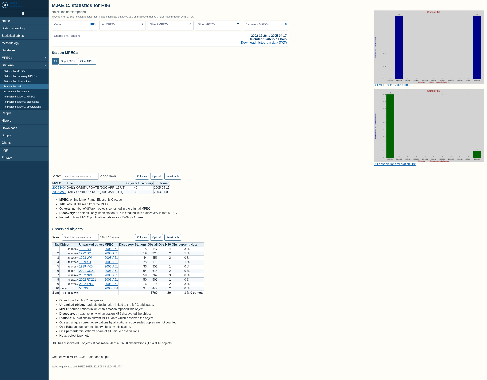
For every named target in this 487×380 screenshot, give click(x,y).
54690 (83, 288)
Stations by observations (17, 81)
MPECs (7, 57)
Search (57, 176)
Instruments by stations (16, 91)
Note (193, 244)
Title (70, 183)
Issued (164, 183)
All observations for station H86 (395, 164)
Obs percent (180, 244)
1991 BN (85, 249)
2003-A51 (59, 192)
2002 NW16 (87, 275)
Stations (8, 65)
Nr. (57, 244)
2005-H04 (59, 187)
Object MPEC (68, 61)
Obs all (153, 244)
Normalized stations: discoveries (21, 102)
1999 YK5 (86, 266)
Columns (142, 176)
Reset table (172, 176)
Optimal (156, 176)
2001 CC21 (87, 270)
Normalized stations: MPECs (19, 96)
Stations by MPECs (14, 71)
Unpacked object (91, 244)
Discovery (145, 183)
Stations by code (12, 86)
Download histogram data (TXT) (264, 42)
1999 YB (85, 262)
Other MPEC (87, 61)
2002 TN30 (86, 284)
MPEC (56, 183)
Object (64, 244)
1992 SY (85, 253)
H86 (92, 24)
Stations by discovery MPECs (20, 76)
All (55, 61)
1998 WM (85, 257)
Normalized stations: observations (22, 106)
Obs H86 (164, 244)
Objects (131, 183)
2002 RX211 (87, 279)
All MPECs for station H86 (392, 85)
